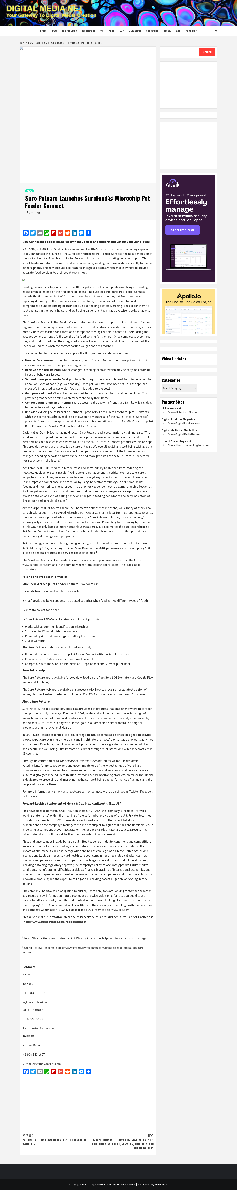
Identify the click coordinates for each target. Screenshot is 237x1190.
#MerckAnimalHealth (81, 249)
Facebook (146, 791)
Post (111, 31)
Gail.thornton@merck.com (39, 1028)
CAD (178, 31)
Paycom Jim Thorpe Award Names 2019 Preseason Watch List (54, 1140)
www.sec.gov (120, 910)
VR (101, 31)
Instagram (32, 796)
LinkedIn (122, 791)
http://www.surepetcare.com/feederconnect (55, 922)
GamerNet (191, 31)
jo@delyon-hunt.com (35, 1002)
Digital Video (69, 31)
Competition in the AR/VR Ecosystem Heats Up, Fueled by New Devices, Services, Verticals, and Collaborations (123, 1142)
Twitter (134, 791)
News (54, 31)
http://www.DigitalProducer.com (181, 423)
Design (167, 31)
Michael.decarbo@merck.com (41, 1064)
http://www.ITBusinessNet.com (180, 412)
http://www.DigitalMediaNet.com (181, 434)
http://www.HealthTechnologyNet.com (185, 445)
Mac (122, 31)
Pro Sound (152, 31)
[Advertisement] (88, 1102)
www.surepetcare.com (37, 565)
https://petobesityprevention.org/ (124, 938)
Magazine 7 (144, 1184)
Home (43, 31)
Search (207, 52)
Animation (135, 31)
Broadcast (88, 31)
